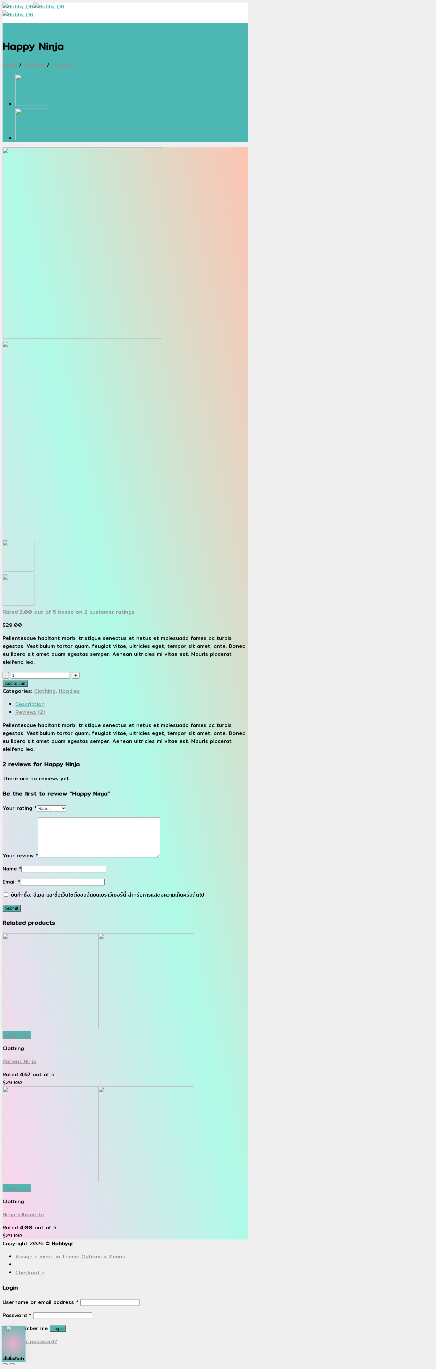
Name (12, 869)
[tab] (131, 704)
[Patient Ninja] (31, 138)
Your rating (20, 808)
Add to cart (15, 683)
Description (30, 704)
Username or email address (41, 1302)
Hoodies (61, 65)
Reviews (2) (30, 712)
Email (11, 882)
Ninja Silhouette (23, 1214)
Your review (20, 856)
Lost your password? (30, 1341)
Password (17, 1315)
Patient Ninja (19, 1061)
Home (10, 65)
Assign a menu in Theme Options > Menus (70, 1257)
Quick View (17, 1035)
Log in (58, 1328)
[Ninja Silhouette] (31, 104)
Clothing (34, 65)
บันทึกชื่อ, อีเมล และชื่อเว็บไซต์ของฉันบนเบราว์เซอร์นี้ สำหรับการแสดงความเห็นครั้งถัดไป (107, 895)
